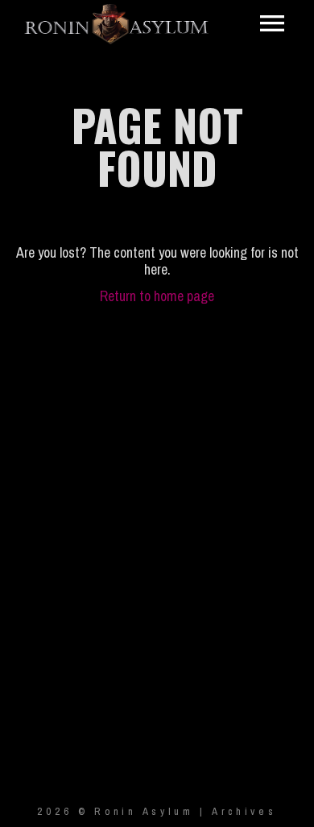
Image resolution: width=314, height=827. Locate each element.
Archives (244, 811)
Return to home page (157, 296)
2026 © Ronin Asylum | (124, 811)
